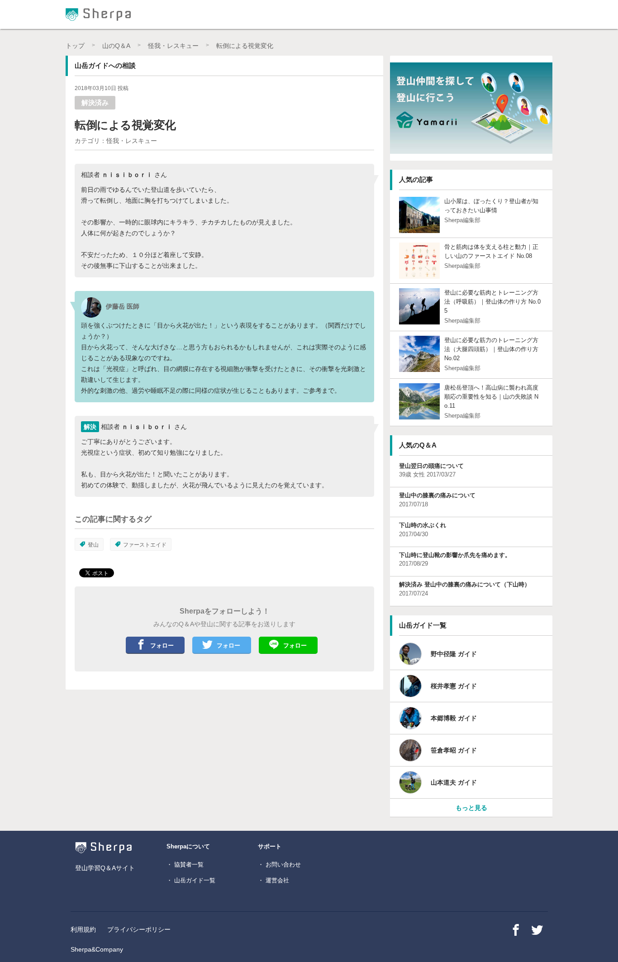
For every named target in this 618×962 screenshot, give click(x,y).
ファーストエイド (144, 545)
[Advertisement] (163, 759)
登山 (93, 545)
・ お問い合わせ (279, 864)
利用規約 (83, 929)
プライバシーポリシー (139, 929)
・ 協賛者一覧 (185, 864)
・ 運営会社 (273, 880)
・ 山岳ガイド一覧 (190, 880)
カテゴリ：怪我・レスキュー (116, 140)
